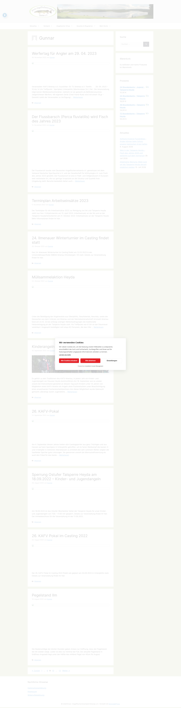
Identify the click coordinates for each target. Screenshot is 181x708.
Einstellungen (112, 361)
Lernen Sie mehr (65, 355)
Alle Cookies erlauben (69, 361)
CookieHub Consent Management (94, 366)
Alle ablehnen (90, 361)
